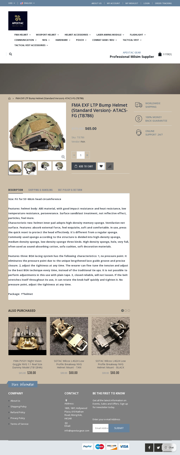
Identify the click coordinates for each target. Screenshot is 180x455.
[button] (122, 310)
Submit (119, 428)
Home (9, 98)
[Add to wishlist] (101, 166)
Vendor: (76, 141)
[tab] (15, 189)
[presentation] (11, 168)
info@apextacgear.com (77, 430)
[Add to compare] (110, 166)
